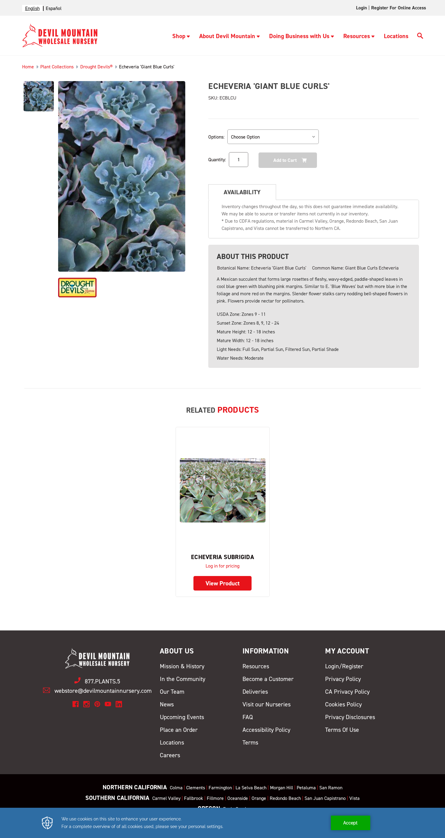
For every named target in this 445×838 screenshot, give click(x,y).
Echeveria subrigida (222, 557)
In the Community (182, 679)
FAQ (247, 717)
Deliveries (255, 692)
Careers (170, 755)
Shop (178, 36)
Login (361, 8)
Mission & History (182, 666)
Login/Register (344, 666)
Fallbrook (193, 798)
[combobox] (32, 8)
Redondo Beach (285, 798)
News (167, 704)
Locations (396, 36)
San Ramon (330, 787)
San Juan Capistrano (325, 798)
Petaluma (306, 787)
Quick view (222, 490)
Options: (216, 137)
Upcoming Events (182, 717)
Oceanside (237, 798)
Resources (356, 36)
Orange (259, 798)
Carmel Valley (166, 798)
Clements (195, 787)
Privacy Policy (343, 679)
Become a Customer (268, 679)
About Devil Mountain (227, 36)
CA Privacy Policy (347, 692)
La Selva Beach (251, 787)
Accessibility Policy (266, 730)
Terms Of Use (342, 730)
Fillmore (215, 798)
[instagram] (86, 704)
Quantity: (217, 159)
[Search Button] (420, 36)
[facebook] (75, 704)
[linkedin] (119, 704)
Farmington (220, 787)
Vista (354, 798)
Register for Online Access (398, 8)
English (32, 8)
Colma (176, 787)
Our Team (172, 692)
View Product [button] (223, 583)
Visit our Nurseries (266, 704)
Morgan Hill (281, 787)
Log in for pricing (222, 566)
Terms (250, 742)
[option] (53, 8)
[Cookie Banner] (222, 823)
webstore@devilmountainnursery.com (103, 691)
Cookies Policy (343, 704)
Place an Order (179, 730)
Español (53, 8)
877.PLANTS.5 (102, 681)
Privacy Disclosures (350, 717)
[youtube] (108, 704)
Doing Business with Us (299, 36)
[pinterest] (97, 704)
